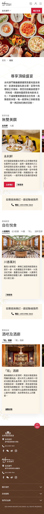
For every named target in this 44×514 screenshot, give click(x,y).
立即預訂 (9, 185)
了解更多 (19, 185)
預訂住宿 (36, 11)
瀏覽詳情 (8, 409)
